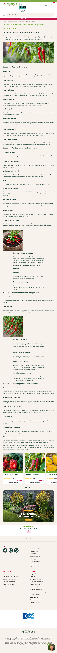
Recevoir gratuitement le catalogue (38, 592)
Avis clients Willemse (35, 556)
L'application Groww (35, 584)
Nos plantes (33, 553)
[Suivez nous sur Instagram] (11, 550)
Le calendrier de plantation (36, 581)
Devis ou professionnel (35, 599)
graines (51, 637)
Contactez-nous (34, 597)
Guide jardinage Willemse (36, 589)
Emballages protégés (35, 564)
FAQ (31, 566)
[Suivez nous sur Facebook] (5, 550)
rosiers (13, 638)
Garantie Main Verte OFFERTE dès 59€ (28, 0)
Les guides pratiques (35, 586)
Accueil (4, 21)
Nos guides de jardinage (12, 21)
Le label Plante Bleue (35, 561)
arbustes (9, 638)
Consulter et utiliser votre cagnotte (11, 576)
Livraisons (32, 576)
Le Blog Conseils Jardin (35, 579)
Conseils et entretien (35, 602)
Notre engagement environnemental (38, 558)
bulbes (6, 638)
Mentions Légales (7, 586)
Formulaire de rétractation (9, 581)
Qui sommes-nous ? (35, 548)
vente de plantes (26, 637)
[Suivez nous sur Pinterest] (16, 550)
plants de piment (7, 37)
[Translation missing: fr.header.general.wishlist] (41, 5)
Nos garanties (33, 574)
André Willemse (34, 551)
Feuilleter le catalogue (35, 594)
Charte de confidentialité (9, 584)
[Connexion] (46, 5)
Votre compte (6, 574)
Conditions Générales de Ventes (11, 579)
